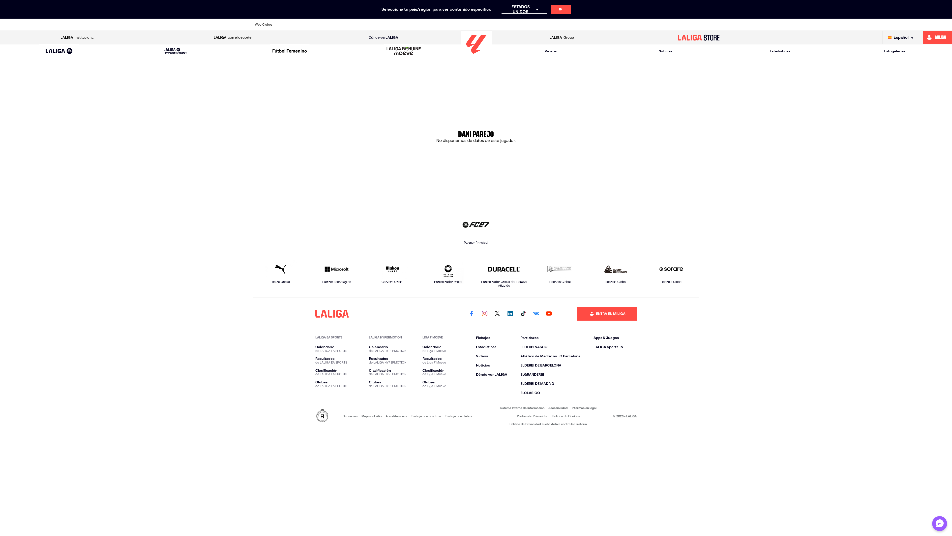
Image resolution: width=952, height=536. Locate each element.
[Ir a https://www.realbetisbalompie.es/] (587, 24)
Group (561, 37)
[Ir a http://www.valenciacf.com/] (672, 24)
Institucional (77, 37)
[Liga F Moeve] (289, 51)
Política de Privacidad (532, 416)
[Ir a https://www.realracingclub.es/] (502, 24)
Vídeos (551, 51)
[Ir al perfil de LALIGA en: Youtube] (548, 313)
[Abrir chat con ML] (939, 523)
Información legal (584, 407)
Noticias (665, 51)
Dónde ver (383, 37)
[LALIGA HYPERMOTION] (175, 51)
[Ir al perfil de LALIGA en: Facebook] (471, 313)
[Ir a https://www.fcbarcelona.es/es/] (417, 24)
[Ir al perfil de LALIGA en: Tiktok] (523, 313)
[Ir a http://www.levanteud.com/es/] (459, 24)
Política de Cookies (566, 416)
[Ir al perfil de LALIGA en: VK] (536, 313)
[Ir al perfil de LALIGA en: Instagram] (484, 313)
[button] (59, 51)
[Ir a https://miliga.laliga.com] (937, 37)
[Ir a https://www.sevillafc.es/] (651, 24)
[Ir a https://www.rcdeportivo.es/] (544, 24)
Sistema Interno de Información (522, 407)
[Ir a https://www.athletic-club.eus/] (290, 24)
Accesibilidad (558, 407)
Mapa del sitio (371, 416)
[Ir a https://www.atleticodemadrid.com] (311, 24)
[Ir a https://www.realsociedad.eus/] (629, 24)
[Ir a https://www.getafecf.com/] (438, 24)
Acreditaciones (396, 416)
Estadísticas (780, 51)
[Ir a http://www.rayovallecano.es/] (523, 24)
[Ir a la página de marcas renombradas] (322, 416)
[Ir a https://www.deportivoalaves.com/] (375, 24)
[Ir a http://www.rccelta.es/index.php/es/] (353, 24)
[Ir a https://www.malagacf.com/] (481, 24)
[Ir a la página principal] (476, 56)
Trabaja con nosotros (426, 416)
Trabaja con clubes (458, 416)
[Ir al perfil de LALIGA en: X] (497, 313)
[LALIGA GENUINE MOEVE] (404, 51)
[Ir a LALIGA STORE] (698, 37)
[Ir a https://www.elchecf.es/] (396, 24)
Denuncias (350, 416)
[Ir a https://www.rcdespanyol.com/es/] (566, 24)
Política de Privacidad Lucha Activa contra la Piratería (548, 424)
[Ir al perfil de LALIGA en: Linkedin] (510, 313)
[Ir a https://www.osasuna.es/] (332, 24)
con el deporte (232, 37)
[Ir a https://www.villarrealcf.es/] (693, 24)
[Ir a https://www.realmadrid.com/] (608, 24)
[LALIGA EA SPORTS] (59, 51)
